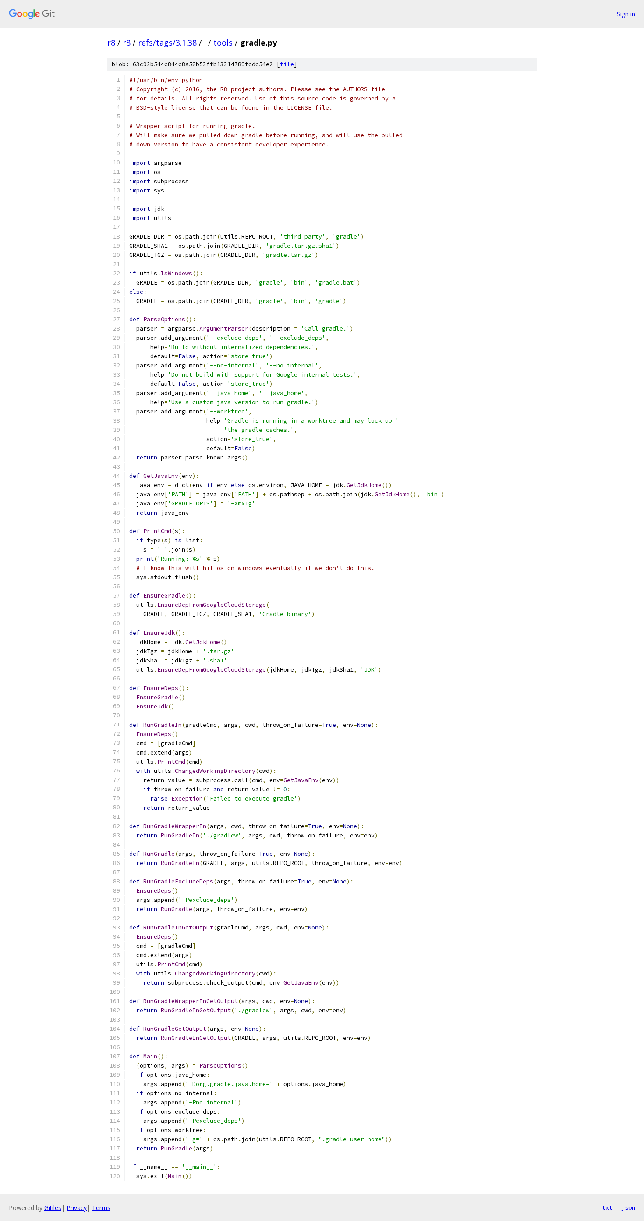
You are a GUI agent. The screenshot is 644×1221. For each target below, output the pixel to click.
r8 (111, 42)
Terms (101, 1207)
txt (607, 1207)
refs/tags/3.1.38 (167, 42)
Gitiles (52, 1207)
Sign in (626, 14)
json (628, 1207)
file (287, 64)
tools (223, 42)
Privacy (77, 1207)
